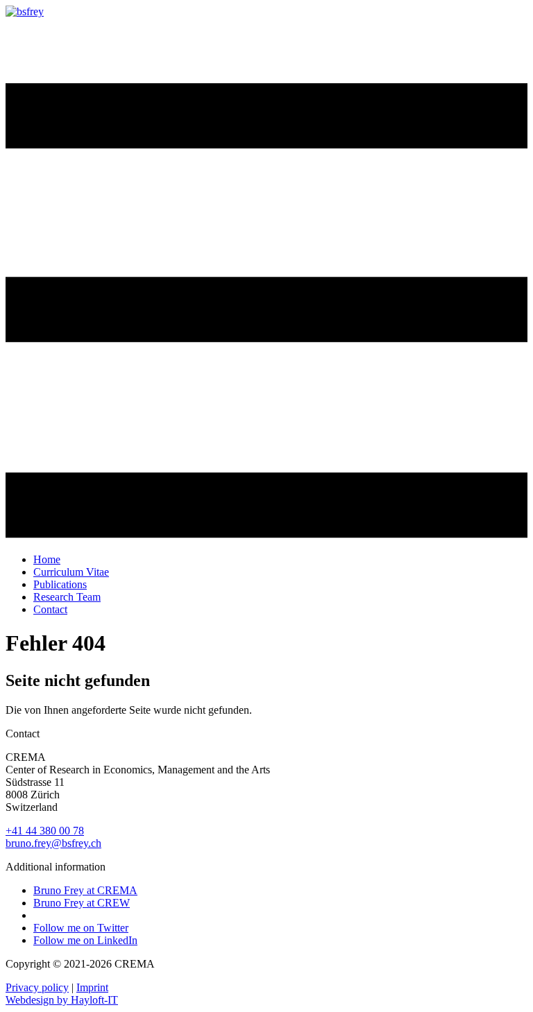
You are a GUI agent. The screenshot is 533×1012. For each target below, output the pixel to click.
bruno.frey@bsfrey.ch (53, 843)
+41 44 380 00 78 (45, 831)
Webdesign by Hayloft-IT (62, 1000)
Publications (60, 584)
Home (46, 559)
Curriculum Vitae (71, 572)
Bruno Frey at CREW (81, 903)
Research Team (67, 597)
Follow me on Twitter (80, 928)
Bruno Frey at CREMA (85, 890)
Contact (50, 609)
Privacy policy (37, 987)
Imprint (92, 987)
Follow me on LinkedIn (85, 940)
